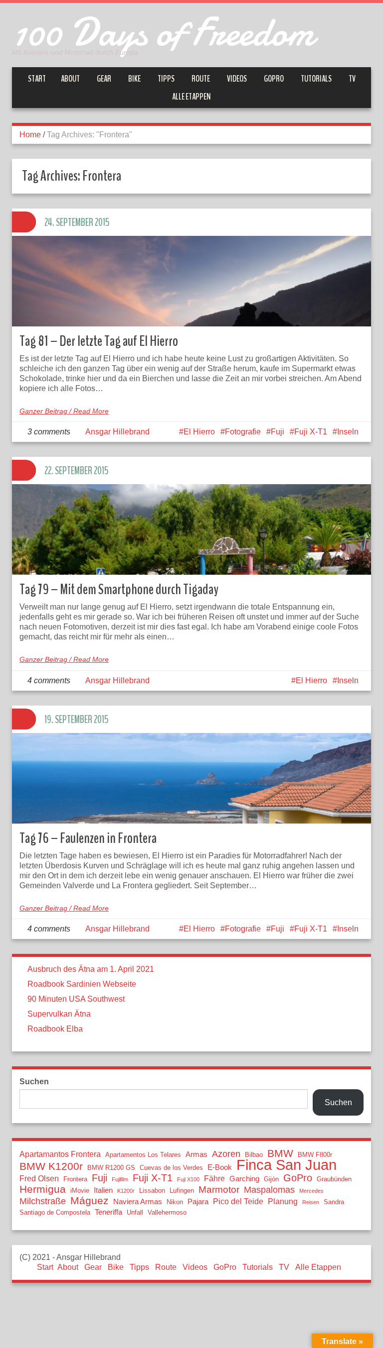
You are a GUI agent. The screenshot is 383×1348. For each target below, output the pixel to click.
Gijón (271, 1179)
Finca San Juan (286, 1165)
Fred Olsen (39, 1178)
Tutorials (316, 79)
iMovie (79, 1190)
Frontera (75, 1179)
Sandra (334, 1202)
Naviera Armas (137, 1202)
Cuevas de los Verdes (171, 1167)
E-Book (219, 1167)
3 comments (48, 431)
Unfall (135, 1212)
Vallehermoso (167, 1212)
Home (30, 134)
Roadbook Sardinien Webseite (81, 984)
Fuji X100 (188, 1179)
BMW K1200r (51, 1166)
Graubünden (334, 1179)
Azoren (226, 1154)
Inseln (348, 431)
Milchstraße (42, 1201)
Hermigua (42, 1189)
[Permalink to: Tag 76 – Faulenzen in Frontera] (191, 802)
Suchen (34, 1081)
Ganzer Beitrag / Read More (64, 411)
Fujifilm (120, 1179)
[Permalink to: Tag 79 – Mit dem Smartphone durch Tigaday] (191, 553)
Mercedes (311, 1191)
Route (201, 79)
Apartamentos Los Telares (143, 1154)
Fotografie (243, 431)
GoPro (274, 79)
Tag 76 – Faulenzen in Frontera (88, 838)
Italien (103, 1190)
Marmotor (218, 1190)
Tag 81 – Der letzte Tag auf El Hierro (98, 341)
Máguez (89, 1201)
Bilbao (254, 1154)
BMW (280, 1153)
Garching (244, 1179)
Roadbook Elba (55, 1029)
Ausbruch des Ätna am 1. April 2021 (90, 969)
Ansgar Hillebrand (117, 431)
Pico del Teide (238, 1201)
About (70, 79)
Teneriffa (108, 1212)
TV (352, 79)
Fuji (277, 431)
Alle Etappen (191, 97)
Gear (104, 79)
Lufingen (182, 1190)
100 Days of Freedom (163, 32)
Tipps (166, 79)
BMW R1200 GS (111, 1167)
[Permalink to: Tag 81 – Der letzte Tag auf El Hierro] (191, 305)
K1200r (126, 1191)
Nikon (175, 1202)
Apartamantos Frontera (60, 1153)
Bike (134, 79)
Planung (283, 1201)
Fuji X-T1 (310, 431)
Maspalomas (269, 1190)
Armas (196, 1154)
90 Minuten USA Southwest (76, 999)
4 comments (48, 680)
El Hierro (199, 431)
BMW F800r (315, 1154)
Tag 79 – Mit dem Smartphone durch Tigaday (118, 589)
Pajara (198, 1202)
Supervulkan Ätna (59, 1014)
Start (37, 79)
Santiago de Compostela (54, 1212)
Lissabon (152, 1190)
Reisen (310, 1202)
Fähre (214, 1178)
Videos (237, 79)
